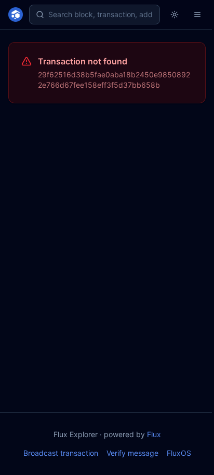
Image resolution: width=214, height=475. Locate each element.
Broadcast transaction (60, 453)
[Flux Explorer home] (15, 14)
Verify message (132, 453)
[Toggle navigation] (197, 14)
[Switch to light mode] (174, 14)
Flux (154, 434)
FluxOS (179, 453)
